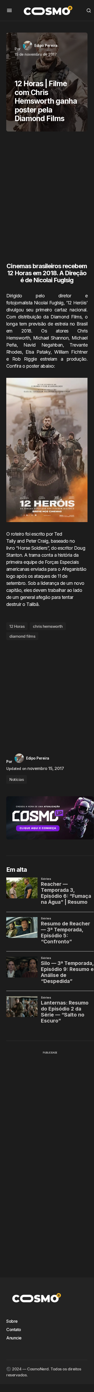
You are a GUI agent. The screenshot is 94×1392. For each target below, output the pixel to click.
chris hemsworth (47, 626)
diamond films (22, 636)
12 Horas (16, 626)
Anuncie (14, 1337)
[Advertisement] (47, 199)
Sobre (12, 1321)
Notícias (16, 779)
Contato (13, 1329)
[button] (9, 10)
